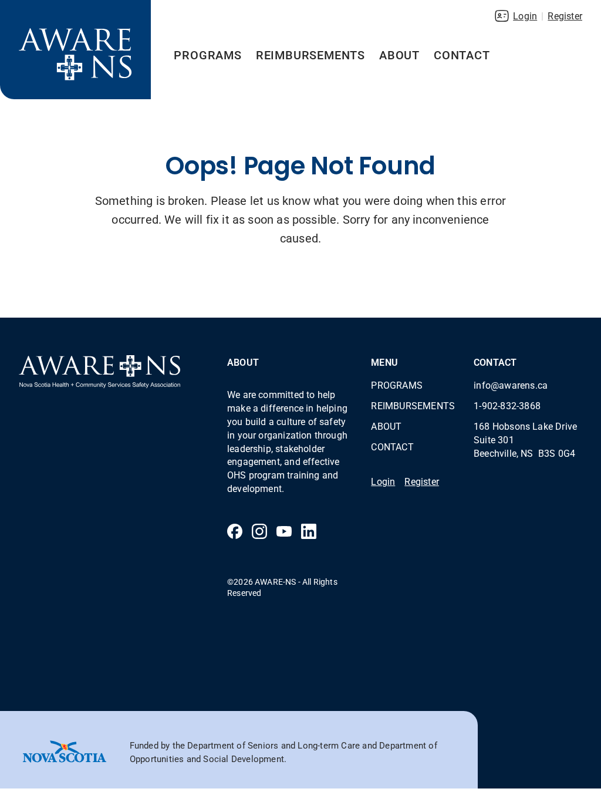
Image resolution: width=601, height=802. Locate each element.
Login (525, 15)
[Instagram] (259, 531)
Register (565, 15)
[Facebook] (234, 531)
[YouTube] (284, 531)
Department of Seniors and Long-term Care (273, 745)
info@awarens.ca (511, 385)
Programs (207, 54)
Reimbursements (310, 54)
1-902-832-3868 (507, 405)
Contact (462, 54)
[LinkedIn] (308, 531)
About (399, 54)
